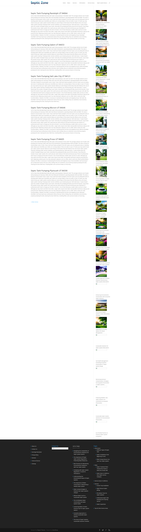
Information (82, 3)
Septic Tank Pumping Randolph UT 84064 (49, 13)
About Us (34, 446)
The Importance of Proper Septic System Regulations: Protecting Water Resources (102, 43)
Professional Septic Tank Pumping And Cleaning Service (103, 499)
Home (64, 3)
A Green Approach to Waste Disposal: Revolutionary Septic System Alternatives (102, 280)
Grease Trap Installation (103, 485)
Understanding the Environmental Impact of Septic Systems (102, 96)
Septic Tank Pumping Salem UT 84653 (47, 44)
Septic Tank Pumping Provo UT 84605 (47, 139)
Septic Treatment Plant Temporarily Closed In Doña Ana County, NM (102, 468)
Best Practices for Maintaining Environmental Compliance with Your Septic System (81, 465)
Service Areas (91, 3)
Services (75, 3)
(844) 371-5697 (76, 448)
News (68, 3)
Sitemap (34, 463)
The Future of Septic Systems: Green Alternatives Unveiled (103, 313)
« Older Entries (34, 202)
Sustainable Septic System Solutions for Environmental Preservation (103, 417)
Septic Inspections (101, 504)
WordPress (55, 530)
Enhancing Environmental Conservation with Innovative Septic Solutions (103, 296)
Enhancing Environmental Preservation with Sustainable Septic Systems (102, 232)
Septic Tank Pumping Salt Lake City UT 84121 (51, 76)
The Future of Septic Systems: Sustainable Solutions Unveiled (101, 214)
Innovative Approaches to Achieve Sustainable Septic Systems (102, 197)
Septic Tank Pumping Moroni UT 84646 (48, 107)
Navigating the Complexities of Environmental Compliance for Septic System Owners (81, 452)
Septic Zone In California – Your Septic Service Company (103, 475)
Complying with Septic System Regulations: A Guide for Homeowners (103, 79)
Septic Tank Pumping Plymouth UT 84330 (49, 170)
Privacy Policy (35, 455)
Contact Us (34, 449)
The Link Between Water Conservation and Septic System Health (102, 163)
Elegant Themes (41, 530)
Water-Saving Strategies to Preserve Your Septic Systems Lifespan (102, 130)
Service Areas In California (101, 481)
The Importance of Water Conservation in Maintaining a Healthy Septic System (103, 113)
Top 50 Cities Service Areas (101, 508)
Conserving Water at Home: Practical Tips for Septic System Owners (102, 180)
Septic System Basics (102, 3)
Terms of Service (36, 460)
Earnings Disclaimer (37, 452)
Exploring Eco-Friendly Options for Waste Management (101, 331)
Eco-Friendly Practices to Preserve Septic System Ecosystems (102, 434)
